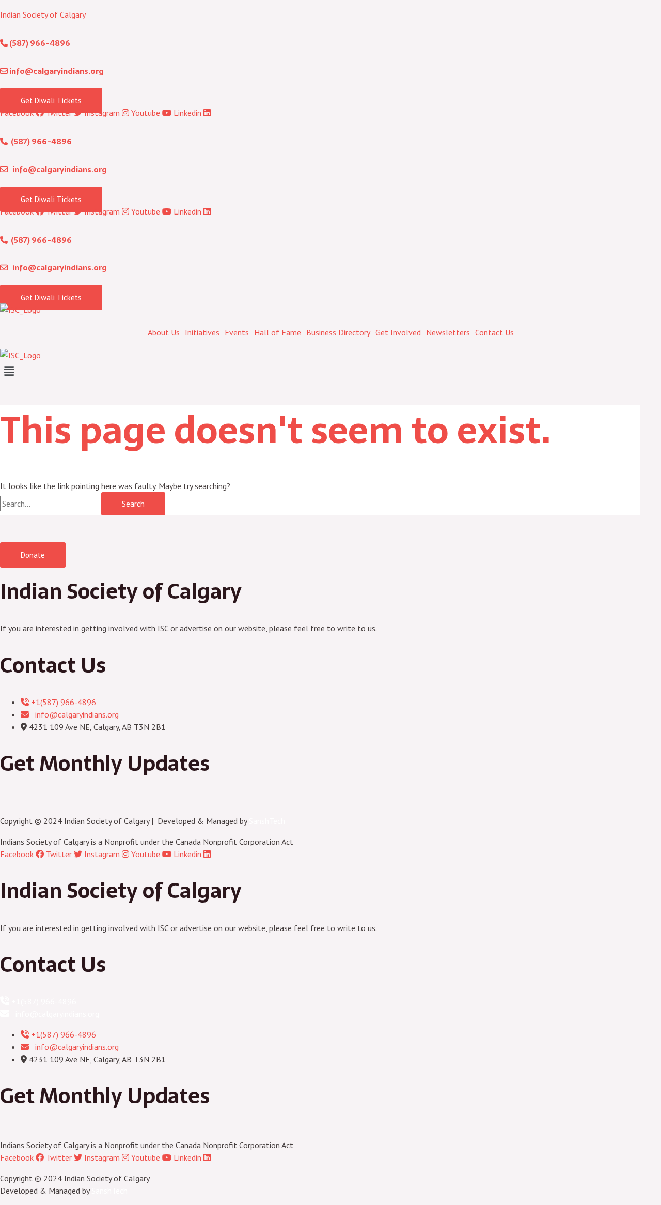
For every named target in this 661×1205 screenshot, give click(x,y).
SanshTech (267, 821)
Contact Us (494, 332)
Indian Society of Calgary (43, 14)
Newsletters (448, 332)
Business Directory (338, 332)
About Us (164, 332)
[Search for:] (50, 503)
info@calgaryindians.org (56, 71)
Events (237, 332)
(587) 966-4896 (39, 43)
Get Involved (398, 332)
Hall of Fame (277, 332)
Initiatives (202, 332)
